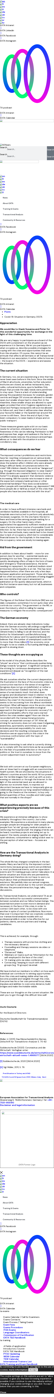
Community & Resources (14, 220)
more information (18, 1369)
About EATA (8, 203)
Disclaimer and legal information (17, 1105)
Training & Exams (10, 209)
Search (3, 147)
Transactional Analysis (13, 214)
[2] (13, 673)
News (5, 198)
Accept (33, 1369)
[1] (28, 642)
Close (3, 1392)
